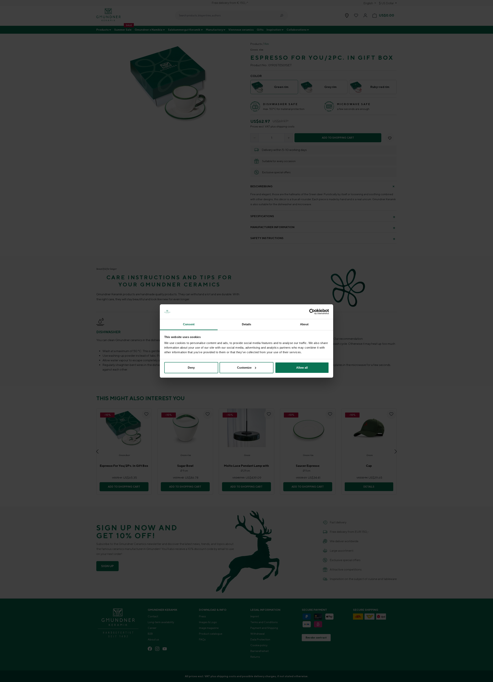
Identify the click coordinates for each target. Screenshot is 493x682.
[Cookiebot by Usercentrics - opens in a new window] (312, 312)
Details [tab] (246, 324)
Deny (191, 367)
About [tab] (304, 324)
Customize (244, 367)
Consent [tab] (189, 324)
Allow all (302, 367)
